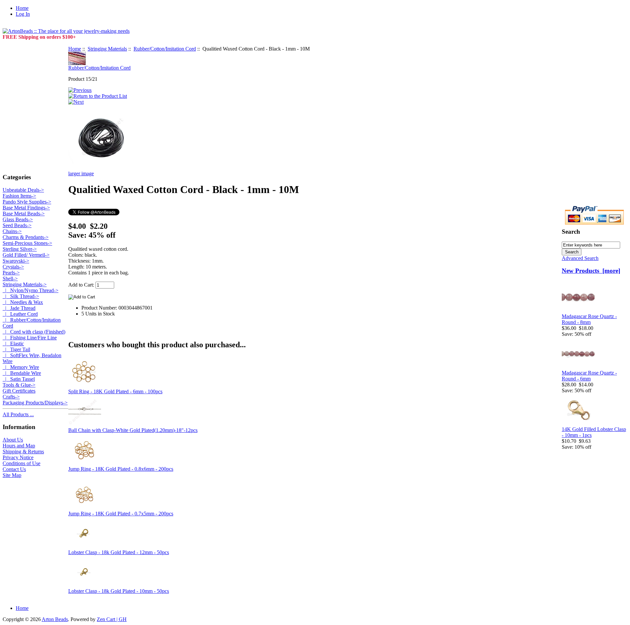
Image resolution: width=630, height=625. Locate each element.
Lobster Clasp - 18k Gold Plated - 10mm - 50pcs (118, 591)
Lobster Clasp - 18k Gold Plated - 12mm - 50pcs (118, 552)
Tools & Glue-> (19, 385)
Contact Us (14, 469)
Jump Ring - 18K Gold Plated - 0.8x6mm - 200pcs (120, 469)
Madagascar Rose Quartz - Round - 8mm (589, 319)
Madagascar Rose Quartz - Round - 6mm (589, 375)
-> (25, 284)
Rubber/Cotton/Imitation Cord (165, 49)
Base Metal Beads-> (24, 213)
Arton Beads (55, 619)
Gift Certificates (19, 391)
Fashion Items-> (19, 196)
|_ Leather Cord (20, 314)
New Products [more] (591, 270)
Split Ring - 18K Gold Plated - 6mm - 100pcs (115, 391)
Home (22, 8)
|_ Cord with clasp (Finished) (34, 331)
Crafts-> (11, 396)
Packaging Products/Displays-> (35, 402)
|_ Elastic (13, 343)
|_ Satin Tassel (19, 379)
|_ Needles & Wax (23, 302)
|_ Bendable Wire (22, 373)
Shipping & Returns (23, 451)
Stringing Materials (107, 49)
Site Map (12, 475)
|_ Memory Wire (21, 367)
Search (571, 231)
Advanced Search (580, 258)
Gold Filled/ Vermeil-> (26, 255)
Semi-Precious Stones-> (27, 243)
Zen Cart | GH (112, 619)
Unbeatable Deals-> (23, 190)
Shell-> (10, 278)
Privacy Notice (18, 457)
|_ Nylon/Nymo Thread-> (30, 290)
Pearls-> (11, 272)
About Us (13, 439)
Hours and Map (19, 445)
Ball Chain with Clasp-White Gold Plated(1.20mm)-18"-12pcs (133, 430)
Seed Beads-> (17, 225)
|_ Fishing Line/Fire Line (30, 337)
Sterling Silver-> (20, 249)
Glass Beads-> (18, 219)
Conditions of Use (21, 463)
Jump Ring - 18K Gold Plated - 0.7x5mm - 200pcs (120, 513)
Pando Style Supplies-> (27, 202)
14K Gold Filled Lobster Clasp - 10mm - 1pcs (594, 432)
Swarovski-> (16, 261)
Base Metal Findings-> (26, 207)
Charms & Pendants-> (26, 237)
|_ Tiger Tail (16, 349)
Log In (23, 14)
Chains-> (12, 231)
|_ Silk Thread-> (21, 296)
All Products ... (18, 414)
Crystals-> (13, 266)
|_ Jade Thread (19, 308)
